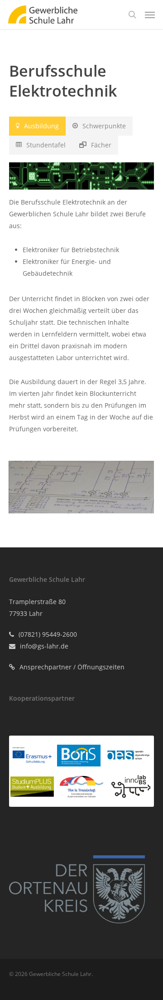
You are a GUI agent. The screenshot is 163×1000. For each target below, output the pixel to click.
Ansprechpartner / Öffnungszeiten (72, 667)
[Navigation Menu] (150, 14)
